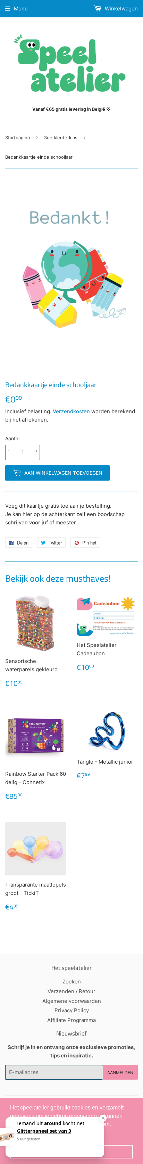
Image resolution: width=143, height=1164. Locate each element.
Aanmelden (120, 1072)
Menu (21, 8)
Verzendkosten (71, 411)
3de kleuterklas (60, 137)
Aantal (12, 438)
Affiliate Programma (71, 1020)
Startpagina (17, 137)
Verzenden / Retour (71, 991)
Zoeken (71, 981)
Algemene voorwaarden (71, 1001)
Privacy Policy (71, 1010)
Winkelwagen (120, 8)
